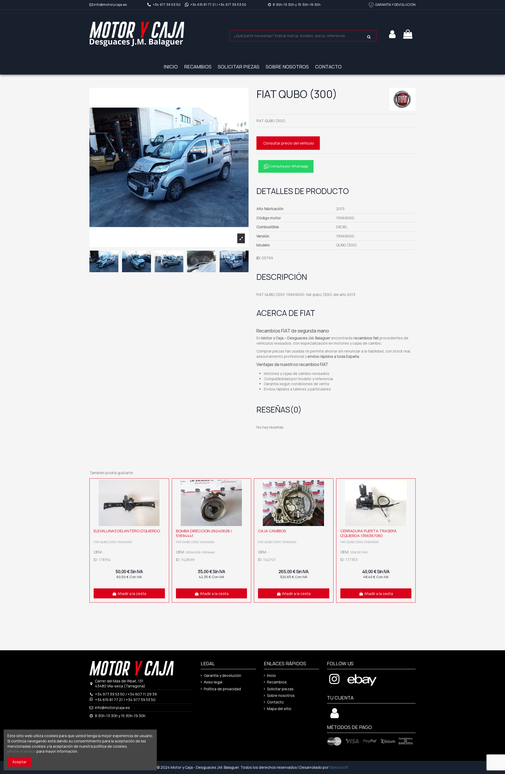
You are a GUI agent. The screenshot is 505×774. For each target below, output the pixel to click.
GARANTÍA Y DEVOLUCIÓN (395, 4)
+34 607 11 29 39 (142, 694)
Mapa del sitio (279, 708)
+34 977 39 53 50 (166, 4)
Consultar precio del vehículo (288, 143)
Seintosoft (339, 767)
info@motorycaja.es (110, 4)
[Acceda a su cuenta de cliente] (334, 715)
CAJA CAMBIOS (272, 531)
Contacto (275, 701)
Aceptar (19, 761)
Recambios (277, 681)
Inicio (271, 675)
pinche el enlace (21, 751)
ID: (258, 257)
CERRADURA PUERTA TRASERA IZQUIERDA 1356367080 (368, 533)
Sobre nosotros (281, 695)
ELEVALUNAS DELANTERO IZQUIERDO (127, 531)
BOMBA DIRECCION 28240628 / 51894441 (204, 533)
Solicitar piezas (280, 688)
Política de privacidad (222, 688)
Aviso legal (213, 681)
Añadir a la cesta (132, 593)
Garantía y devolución (222, 675)
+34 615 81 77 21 (203, 4)
